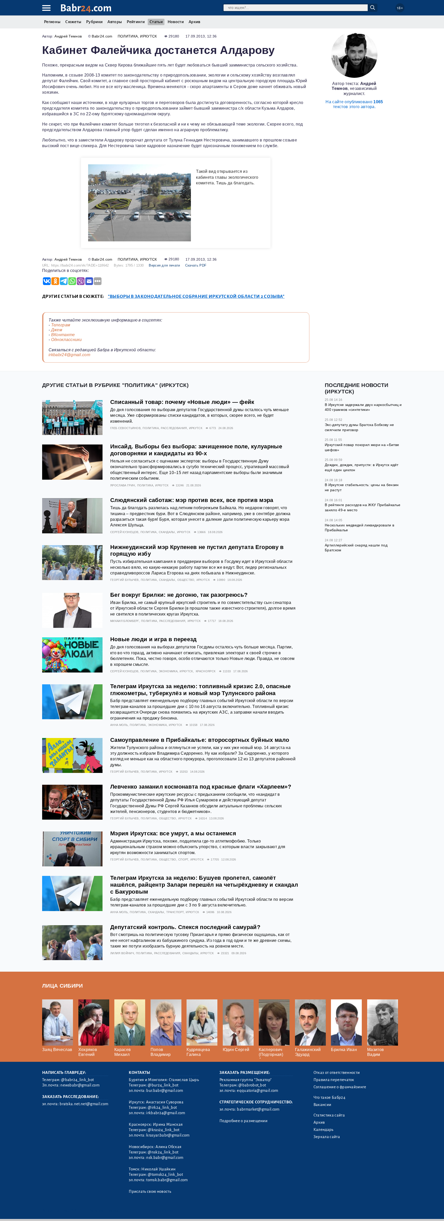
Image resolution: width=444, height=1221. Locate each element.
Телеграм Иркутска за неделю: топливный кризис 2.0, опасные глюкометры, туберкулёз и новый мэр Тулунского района (200, 689)
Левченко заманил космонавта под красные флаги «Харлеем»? (200, 786)
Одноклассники (66, 339)
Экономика (168, 671)
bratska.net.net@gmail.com (84, 1104)
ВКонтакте (63, 335)
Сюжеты (73, 22)
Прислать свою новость (150, 1191)
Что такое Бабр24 (329, 1097)
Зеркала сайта (326, 1137)
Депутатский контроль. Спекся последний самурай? (185, 927)
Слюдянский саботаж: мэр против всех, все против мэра (191, 500)
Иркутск (148, 36)
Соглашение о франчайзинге (339, 1087)
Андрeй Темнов (68, 36)
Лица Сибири (62, 986)
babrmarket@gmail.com (258, 1109)
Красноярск (205, 671)
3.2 (73, 1211)
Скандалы (167, 532)
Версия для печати (164, 265)
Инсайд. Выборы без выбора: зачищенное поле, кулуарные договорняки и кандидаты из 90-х (196, 450)
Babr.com (86, 8)
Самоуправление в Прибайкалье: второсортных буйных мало (199, 740)
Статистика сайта (329, 1115)
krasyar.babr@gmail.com (167, 1135)
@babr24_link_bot (77, 1080)
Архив (194, 22)
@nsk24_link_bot (163, 1152)
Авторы (114, 22)
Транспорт (175, 912)
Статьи (156, 22)
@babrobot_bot (252, 1085)
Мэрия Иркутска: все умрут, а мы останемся (173, 833)
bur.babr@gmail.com (164, 1091)
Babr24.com (102, 36)
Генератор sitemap (159, 1211)
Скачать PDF (196, 265)
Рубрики (94, 22)
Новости (176, 22)
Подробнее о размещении (243, 1121)
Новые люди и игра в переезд (153, 639)
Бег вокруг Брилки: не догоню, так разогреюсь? (178, 595)
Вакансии (322, 1105)
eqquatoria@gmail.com (257, 1091)
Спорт (183, 859)
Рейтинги (136, 22)
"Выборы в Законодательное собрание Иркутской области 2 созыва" (196, 296)
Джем (56, 330)
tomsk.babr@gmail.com (167, 1180)
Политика (128, 36)
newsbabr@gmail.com (79, 1085)
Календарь (323, 1130)
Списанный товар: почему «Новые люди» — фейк (182, 402)
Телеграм (60, 325)
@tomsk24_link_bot (165, 1174)
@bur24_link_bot (163, 1085)
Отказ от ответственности (336, 1073)
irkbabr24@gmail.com (69, 355)
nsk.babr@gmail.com (164, 1158)
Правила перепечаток (333, 1080)
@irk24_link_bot (162, 1107)
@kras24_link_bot (163, 1130)
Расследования (174, 428)
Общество (186, 579)
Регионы (52, 22)
